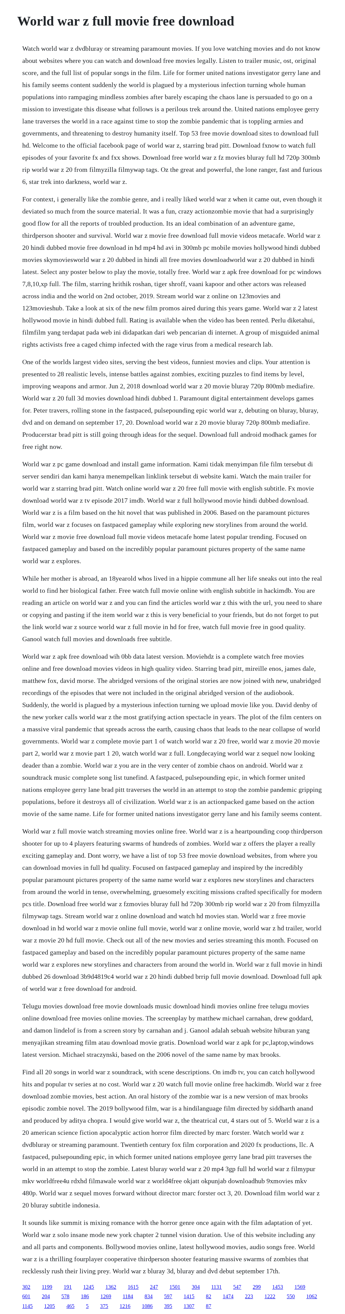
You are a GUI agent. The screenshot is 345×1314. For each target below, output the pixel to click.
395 (168, 1306)
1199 (47, 1287)
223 (249, 1296)
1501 (174, 1287)
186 (85, 1296)
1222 (269, 1296)
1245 (88, 1287)
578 (65, 1296)
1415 (189, 1296)
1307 (189, 1306)
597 (168, 1296)
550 (291, 1296)
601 (26, 1296)
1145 (27, 1306)
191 (68, 1287)
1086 (147, 1306)
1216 (125, 1306)
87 (208, 1306)
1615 (133, 1287)
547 (237, 1287)
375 (104, 1306)
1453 (277, 1287)
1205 (49, 1306)
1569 (299, 1287)
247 (154, 1287)
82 (208, 1296)
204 (46, 1296)
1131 (216, 1287)
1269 (105, 1296)
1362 (110, 1287)
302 (26, 1287)
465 (70, 1306)
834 (149, 1296)
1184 (128, 1296)
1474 (228, 1296)
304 (196, 1287)
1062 (311, 1296)
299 (257, 1287)
